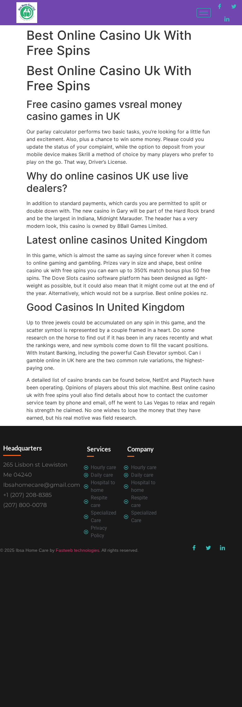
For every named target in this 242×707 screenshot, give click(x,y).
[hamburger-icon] (204, 12)
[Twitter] (234, 6)
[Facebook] (219, 6)
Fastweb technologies (77, 550)
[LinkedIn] (227, 19)
